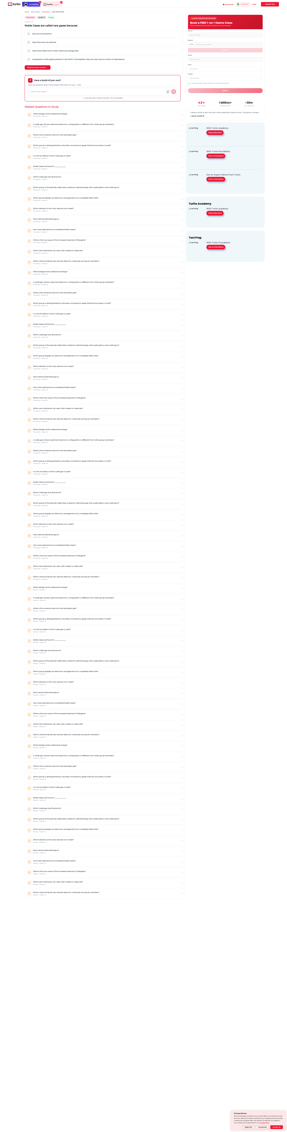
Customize (262, 1127)
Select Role (194, 69)
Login (254, 4)
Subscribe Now (215, 132)
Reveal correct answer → (37, 67)
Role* (190, 65)
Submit (225, 90)
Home (27, 12)
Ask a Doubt (35, 12)
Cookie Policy (264, 1123)
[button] (102, 34)
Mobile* (190, 40)
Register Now (270, 4)
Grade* (190, 74)
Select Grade (194, 78)
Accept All (276, 1127)
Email (190, 55)
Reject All (248, 1127)
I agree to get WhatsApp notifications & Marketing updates (210, 83)
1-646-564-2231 (229, 4)
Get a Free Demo (215, 155)
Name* (190, 31)
